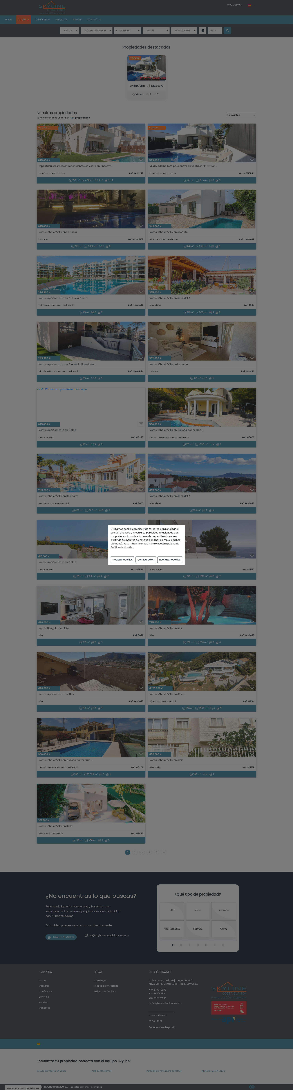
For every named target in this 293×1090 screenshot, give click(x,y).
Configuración (145, 559)
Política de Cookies (122, 547)
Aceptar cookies (122, 559)
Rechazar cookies (169, 559)
